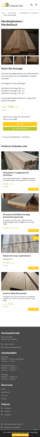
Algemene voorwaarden (12, 427)
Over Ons (4, 395)
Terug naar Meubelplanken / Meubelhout (16, 137)
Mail (21, 124)
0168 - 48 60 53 (21, 129)
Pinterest (7, 411)
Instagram (7, 415)
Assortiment (12, 13)
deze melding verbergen (20, 435)
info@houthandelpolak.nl (12, 347)
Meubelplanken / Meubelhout (29, 13)
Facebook (7, 408)
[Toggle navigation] (36, 4)
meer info (32, 189)
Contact (4, 399)
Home (3, 13)
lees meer (34, 432)
